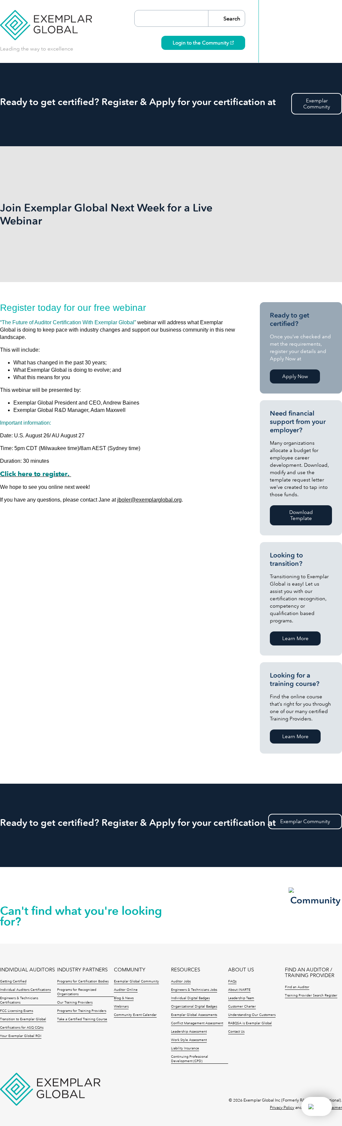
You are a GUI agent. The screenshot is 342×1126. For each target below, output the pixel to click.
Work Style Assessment (189, 1040)
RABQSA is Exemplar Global (250, 1023)
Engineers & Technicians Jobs (194, 990)
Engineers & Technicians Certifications (19, 1000)
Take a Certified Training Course (82, 1019)
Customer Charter (242, 1007)
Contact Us (236, 1032)
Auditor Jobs (181, 981)
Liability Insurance (185, 1048)
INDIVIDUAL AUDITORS (27, 970)
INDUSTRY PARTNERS (82, 970)
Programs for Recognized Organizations (76, 992)
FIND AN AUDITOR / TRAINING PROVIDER (309, 972)
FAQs (232, 981)
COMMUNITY (129, 970)
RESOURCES (185, 970)
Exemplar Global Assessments (194, 1015)
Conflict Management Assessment (197, 1023)
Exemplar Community (305, 821)
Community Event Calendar (135, 1015)
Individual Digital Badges (190, 998)
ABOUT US (241, 970)
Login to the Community (201, 43)
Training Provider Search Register (311, 995)
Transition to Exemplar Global (23, 1019)
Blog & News (124, 998)
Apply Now (295, 376)
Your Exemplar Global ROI (20, 1036)
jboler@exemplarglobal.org (149, 500)
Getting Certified (13, 981)
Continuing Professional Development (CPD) (189, 1059)
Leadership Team (241, 998)
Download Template (301, 515)
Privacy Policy (282, 1107)
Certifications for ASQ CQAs (21, 1028)
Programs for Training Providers (81, 1011)
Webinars (121, 1007)
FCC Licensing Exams (16, 1011)
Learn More (295, 638)
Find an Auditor (297, 987)
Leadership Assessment (189, 1032)
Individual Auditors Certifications (25, 990)
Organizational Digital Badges (194, 1007)
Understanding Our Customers (252, 1015)
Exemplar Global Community (136, 981)
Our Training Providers (75, 1003)
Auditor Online (126, 990)
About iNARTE (239, 990)
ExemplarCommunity (316, 104)
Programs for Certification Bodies (83, 981)
